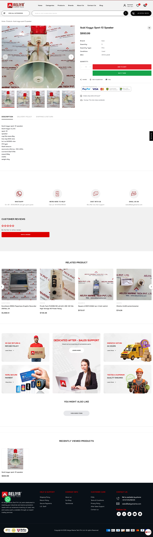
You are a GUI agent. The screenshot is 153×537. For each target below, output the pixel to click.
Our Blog (68, 500)
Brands (70, 5)
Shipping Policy (45, 497)
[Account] (125, 5)
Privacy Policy (95, 503)
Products (61, 5)
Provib (42, 303)
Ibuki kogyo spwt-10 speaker (12, 472)
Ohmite (119, 303)
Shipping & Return (44, 117)
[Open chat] (148, 532)
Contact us (91, 5)
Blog (101, 5)
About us (80, 5)
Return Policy (44, 500)
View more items (76, 413)
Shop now (9, 382)
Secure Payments (46, 503)
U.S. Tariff (43, 506)
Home (40, 5)
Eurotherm (6, 303)
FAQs (92, 497)
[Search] (125, 13)
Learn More (8, 350)
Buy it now (122, 73)
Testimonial (69, 503)
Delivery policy (24, 117)
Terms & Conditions (97, 500)
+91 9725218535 (128, 500)
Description (7, 117)
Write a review (25, 234)
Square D (81, 303)
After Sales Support (97, 506)
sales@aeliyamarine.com (131, 504)
